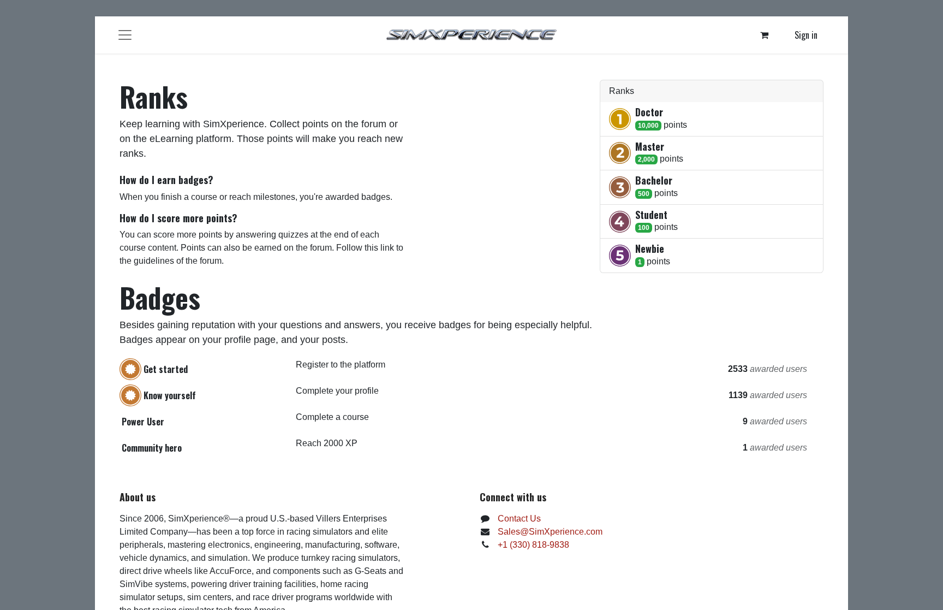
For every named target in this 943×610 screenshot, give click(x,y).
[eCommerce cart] (764, 35)
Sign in (806, 35)
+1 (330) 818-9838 (533, 544)
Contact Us (519, 518)
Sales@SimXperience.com (550, 531)
